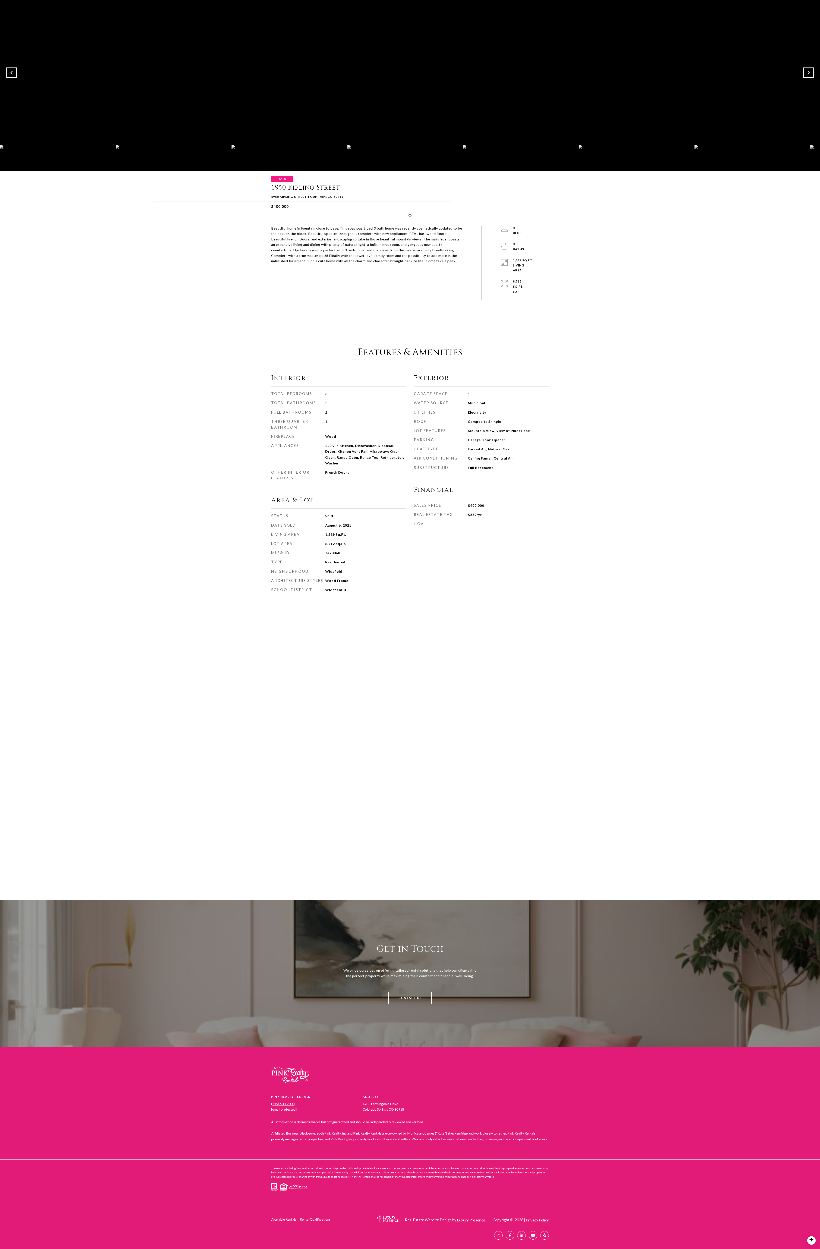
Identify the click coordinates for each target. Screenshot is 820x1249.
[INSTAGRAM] (498, 1235)
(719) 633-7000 (282, 1104)
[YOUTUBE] (533, 1235)
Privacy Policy (537, 1220)
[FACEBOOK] (510, 1235)
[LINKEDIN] (521, 1235)
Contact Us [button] (410, 998)
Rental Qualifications (315, 1219)
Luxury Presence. (471, 1220)
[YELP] (544, 1235)
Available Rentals (283, 1219)
